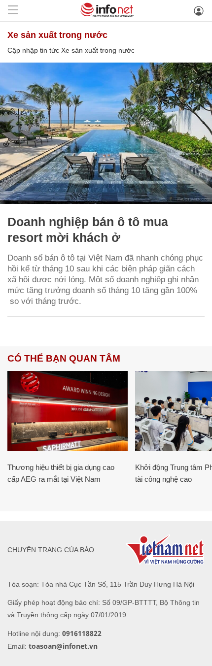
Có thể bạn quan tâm (63, 358)
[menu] (13, 10)
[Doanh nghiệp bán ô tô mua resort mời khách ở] (106, 133)
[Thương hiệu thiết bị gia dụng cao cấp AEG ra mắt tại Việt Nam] (67, 411)
